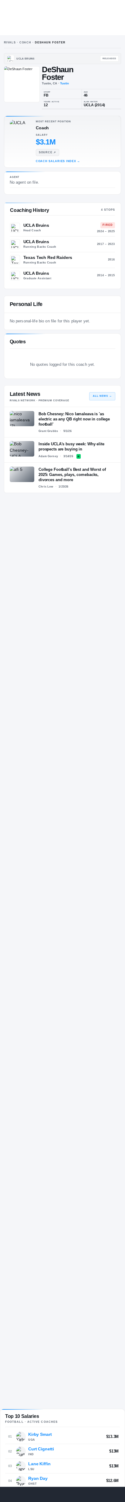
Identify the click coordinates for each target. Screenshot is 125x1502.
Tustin (64, 83)
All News (102, 396)
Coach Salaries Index (58, 161)
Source (47, 152)
